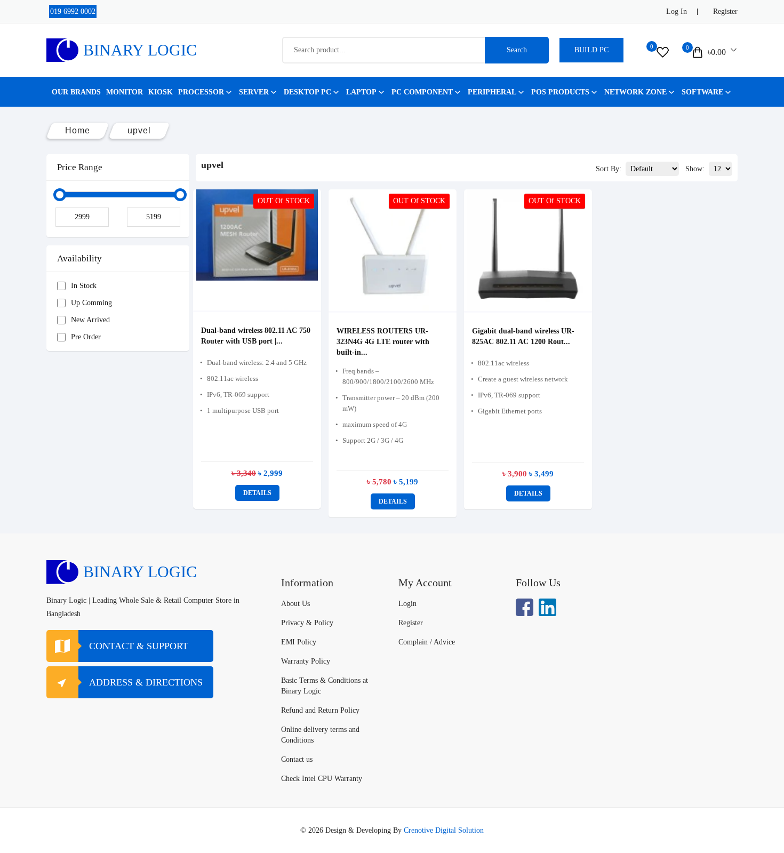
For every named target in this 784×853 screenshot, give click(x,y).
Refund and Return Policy (320, 710)
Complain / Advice (426, 642)
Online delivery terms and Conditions (320, 735)
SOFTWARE (702, 92)
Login (407, 604)
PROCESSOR (201, 92)
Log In (676, 11)
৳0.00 (717, 52)
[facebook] (524, 607)
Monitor (124, 92)
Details (257, 493)
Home (77, 130)
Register (725, 11)
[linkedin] (547, 607)
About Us (295, 604)
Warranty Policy (305, 661)
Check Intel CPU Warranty (321, 779)
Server (254, 92)
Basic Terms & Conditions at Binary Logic (324, 685)
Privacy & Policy (307, 623)
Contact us (297, 759)
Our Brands (76, 92)
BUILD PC (591, 50)
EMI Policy (298, 642)
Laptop (361, 92)
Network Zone (635, 92)
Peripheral (492, 92)
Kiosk (160, 92)
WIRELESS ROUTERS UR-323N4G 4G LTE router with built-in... (383, 341)
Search (517, 50)
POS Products (560, 92)
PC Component (422, 92)
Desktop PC (307, 92)
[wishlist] (662, 52)
